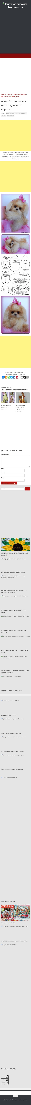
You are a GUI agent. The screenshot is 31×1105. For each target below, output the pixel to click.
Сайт (2, 477)
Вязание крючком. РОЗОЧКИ (9, 715)
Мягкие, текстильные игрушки (10, 96)
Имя (2, 468)
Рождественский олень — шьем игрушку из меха (20, 407)
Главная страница (6, 94)
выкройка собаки (10, 113)
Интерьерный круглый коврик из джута (13, 572)
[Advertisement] (15, 35)
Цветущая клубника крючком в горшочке (12, 751)
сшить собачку (10, 115)
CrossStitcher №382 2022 (8, 901)
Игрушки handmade (20, 94)
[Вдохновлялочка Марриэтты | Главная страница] (15, 5)
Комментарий (5, 454)
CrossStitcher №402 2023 (8, 923)
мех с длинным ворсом (21, 113)
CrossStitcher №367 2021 (8, 1069)
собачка (4, 115)
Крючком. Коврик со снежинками (11, 691)
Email (3, 473)
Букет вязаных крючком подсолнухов (12, 769)
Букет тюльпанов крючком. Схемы (11, 733)
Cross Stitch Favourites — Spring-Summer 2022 (14, 941)
